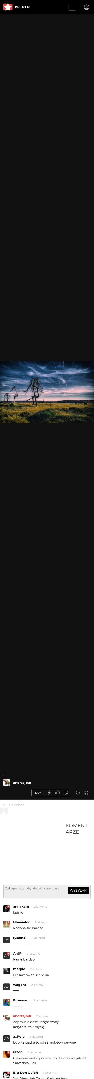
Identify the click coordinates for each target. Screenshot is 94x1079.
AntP (17, 953)
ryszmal (19, 938)
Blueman (20, 1000)
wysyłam (78, 890)
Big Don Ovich (25, 1072)
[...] (6, 782)
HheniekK (21, 922)
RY (6, 940)
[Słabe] (66, 792)
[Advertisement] (34, 852)
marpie (19, 969)
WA (7, 987)
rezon (18, 1052)
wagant (19, 985)
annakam (21, 906)
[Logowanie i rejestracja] (87, 7)
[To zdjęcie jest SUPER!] (49, 792)
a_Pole (18, 1036)
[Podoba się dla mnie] (57, 792)
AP (6, 955)
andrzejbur (22, 783)
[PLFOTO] (16, 7)
